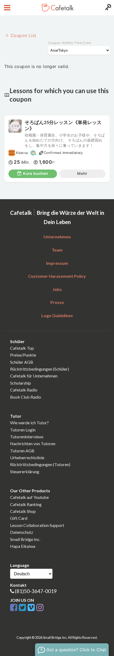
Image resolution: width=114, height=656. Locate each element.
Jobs (57, 289)
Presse (57, 302)
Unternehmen (57, 236)
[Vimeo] (32, 608)
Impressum (57, 263)
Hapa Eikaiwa (22, 546)
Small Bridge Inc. (25, 539)
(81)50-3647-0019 (36, 591)
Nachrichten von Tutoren (32, 443)
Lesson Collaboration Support (37, 525)
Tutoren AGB (22, 450)
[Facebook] (14, 608)
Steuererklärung (24, 471)
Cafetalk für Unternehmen (34, 375)
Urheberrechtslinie (27, 457)
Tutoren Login (23, 429)
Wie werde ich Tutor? (29, 422)
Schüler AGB (21, 362)
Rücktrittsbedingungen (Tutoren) (40, 464)
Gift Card (18, 518)
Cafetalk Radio (23, 389)
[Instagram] (39, 608)
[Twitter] (23, 608)
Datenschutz (21, 532)
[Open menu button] (6, 7)
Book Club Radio (25, 396)
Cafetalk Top (22, 347)
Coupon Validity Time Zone (69, 43)
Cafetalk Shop (23, 511)
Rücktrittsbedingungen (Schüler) (39, 368)
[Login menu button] (107, 7)
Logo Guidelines (57, 315)
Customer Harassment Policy (57, 276)
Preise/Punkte (23, 354)
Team (57, 249)
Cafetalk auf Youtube (29, 497)
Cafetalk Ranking (26, 504)
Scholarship (20, 382)
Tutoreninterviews (26, 436)
